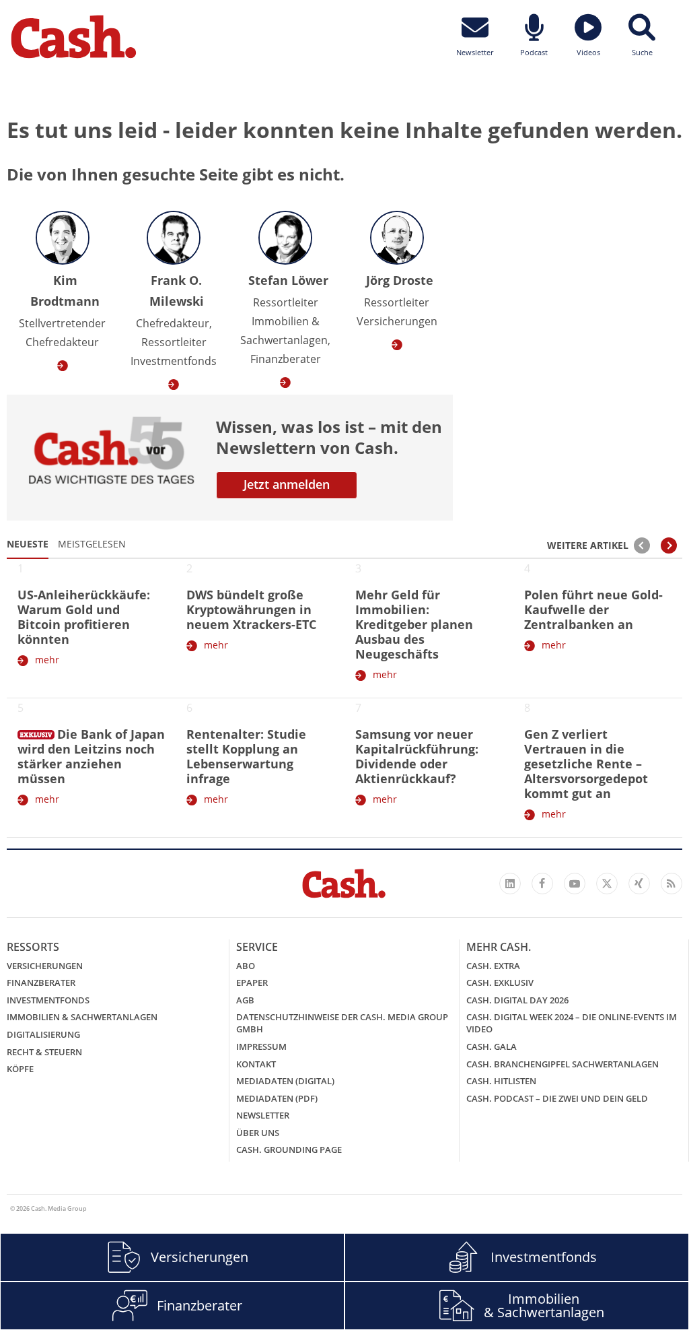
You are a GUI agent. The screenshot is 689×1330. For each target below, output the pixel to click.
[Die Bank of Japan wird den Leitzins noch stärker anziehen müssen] (36, 732)
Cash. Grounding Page (289, 1149)
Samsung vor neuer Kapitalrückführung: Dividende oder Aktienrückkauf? (416, 756)
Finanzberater (41, 982)
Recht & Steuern (44, 1052)
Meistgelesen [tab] (92, 543)
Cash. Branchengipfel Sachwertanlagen (562, 1064)
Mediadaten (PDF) (277, 1098)
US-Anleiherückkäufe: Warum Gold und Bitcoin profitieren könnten (83, 617)
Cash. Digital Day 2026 (517, 1000)
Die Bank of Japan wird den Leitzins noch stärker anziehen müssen (91, 756)
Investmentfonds (48, 1000)
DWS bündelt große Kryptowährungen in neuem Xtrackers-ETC (251, 609)
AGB (245, 1000)
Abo (245, 966)
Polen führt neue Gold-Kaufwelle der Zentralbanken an (593, 609)
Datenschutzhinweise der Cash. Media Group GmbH (342, 1023)
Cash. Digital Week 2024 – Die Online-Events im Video (571, 1023)
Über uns (257, 1133)
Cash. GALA (491, 1046)
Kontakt (256, 1064)
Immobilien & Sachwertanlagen (82, 1017)
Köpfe (20, 1069)
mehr (47, 659)
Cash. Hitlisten (501, 1081)
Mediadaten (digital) (285, 1081)
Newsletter (262, 1115)
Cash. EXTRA (493, 966)
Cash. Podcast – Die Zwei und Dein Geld (557, 1098)
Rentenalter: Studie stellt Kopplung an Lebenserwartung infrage (246, 756)
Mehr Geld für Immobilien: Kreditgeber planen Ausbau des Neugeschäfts (414, 624)
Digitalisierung (43, 1034)
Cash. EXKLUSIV (500, 982)
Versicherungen (45, 966)
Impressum (261, 1046)
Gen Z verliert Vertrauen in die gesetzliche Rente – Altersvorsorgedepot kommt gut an (586, 763)
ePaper (252, 982)
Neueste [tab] (27, 543)
